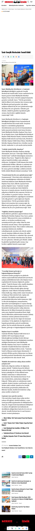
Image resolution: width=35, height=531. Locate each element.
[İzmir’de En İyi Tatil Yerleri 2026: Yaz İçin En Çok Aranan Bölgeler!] (6, 475)
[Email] (16, 56)
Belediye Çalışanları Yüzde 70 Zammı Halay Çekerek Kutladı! (16, 437)
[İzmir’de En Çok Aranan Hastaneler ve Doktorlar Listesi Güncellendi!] (6, 483)
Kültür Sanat (6, 11)
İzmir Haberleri (29, 448)
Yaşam (20, 485)
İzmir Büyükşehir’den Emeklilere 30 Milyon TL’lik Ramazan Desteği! (15, 429)
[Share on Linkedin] (13, 56)
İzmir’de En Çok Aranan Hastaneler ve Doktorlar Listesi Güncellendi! (21, 482)
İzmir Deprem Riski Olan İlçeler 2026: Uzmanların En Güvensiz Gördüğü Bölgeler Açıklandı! (22, 499)
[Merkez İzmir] (16, 1)
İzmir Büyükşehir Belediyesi (8, 448)
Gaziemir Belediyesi (13, 445)
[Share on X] (8, 56)
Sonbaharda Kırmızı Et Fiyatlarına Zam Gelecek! (16, 433)
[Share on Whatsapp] (11, 56)
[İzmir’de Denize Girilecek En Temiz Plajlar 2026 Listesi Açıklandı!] (6, 491)
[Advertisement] (17, 31)
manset (3, 450)
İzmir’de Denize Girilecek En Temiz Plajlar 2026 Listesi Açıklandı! (22, 490)
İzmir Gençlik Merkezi (20, 448)
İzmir (20, 445)
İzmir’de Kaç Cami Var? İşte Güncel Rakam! (20, 508)
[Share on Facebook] (6, 56)
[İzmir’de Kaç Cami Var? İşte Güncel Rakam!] (6, 509)
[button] (3, 1)
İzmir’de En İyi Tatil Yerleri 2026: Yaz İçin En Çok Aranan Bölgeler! (22, 474)
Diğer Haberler (15, 477)
